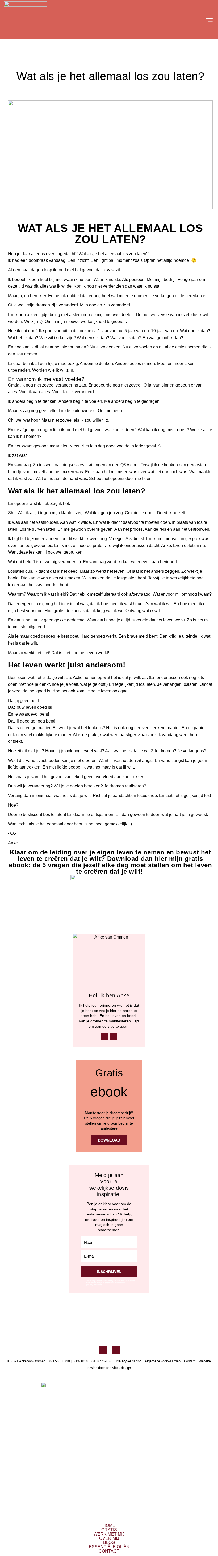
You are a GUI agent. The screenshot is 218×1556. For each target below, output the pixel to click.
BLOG (109, 1543)
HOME (109, 1526)
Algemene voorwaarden (163, 1361)
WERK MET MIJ (109, 1534)
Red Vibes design (118, 1368)
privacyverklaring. (94, 1285)
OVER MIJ (109, 1538)
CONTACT (109, 1551)
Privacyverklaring (128, 1361)
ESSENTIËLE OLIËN (109, 1547)
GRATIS (109, 1530)
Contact (189, 1361)
